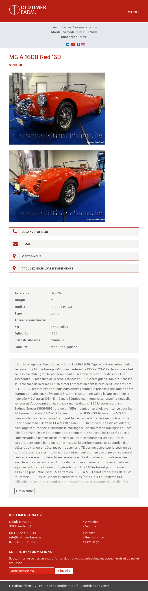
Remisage (92, 542)
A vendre (91, 521)
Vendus (90, 526)
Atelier (90, 533)
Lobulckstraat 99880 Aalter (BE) (21, 524)
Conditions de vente (95, 585)
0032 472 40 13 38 (22, 533)
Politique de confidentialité (58, 585)
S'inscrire (64, 570)
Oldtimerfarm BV (24, 585)
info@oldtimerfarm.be (25, 537)
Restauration (94, 537)
